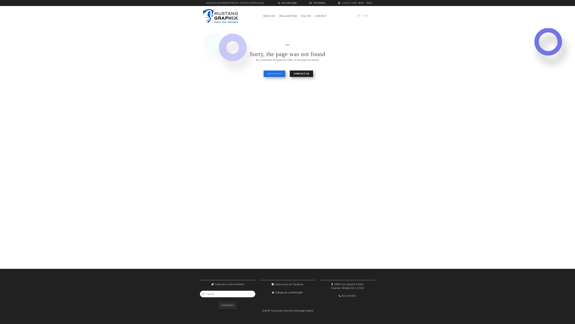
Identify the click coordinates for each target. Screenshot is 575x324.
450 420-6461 (287, 3)
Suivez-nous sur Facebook (287, 284)
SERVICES (269, 16)
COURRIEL (317, 3)
